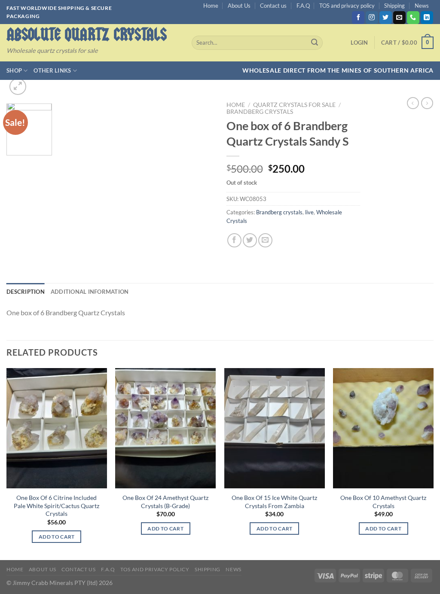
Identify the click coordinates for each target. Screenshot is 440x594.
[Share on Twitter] (250, 240)
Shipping (394, 5)
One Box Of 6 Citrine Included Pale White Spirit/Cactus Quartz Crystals (56, 505)
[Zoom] (17, 86)
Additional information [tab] (90, 291)
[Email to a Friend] (265, 240)
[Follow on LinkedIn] (427, 17)
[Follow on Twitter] (385, 17)
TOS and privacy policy (347, 5)
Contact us (273, 5)
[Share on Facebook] (234, 240)
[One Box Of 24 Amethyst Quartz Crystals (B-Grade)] (165, 428)
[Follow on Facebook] (358, 17)
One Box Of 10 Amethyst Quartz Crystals (383, 501)
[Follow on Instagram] (372, 17)
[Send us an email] (399, 17)
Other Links (52, 70)
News (422, 5)
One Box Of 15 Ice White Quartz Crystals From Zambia (274, 501)
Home (210, 5)
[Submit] (314, 43)
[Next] (433, 463)
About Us (239, 5)
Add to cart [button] (57, 536)
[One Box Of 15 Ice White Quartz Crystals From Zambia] (274, 428)
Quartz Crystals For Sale (294, 104)
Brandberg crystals (259, 111)
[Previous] (6, 463)
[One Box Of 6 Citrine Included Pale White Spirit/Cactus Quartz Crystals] (56, 428)
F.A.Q (303, 5)
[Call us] (413, 17)
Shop (14, 70)
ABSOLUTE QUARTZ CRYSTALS (86, 35)
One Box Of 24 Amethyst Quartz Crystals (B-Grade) (165, 501)
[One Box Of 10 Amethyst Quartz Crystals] (383, 428)
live (309, 212)
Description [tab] (25, 291)
